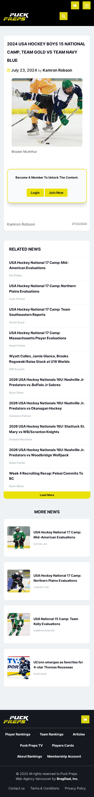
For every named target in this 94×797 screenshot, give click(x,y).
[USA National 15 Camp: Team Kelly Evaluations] (18, 624)
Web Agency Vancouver (33, 779)
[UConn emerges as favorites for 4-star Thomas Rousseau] (18, 667)
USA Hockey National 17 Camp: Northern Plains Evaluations (42, 288)
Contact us (16, 788)
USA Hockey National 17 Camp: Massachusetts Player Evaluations (37, 335)
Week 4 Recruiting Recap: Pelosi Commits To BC (46, 476)
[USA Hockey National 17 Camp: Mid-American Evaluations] (18, 537)
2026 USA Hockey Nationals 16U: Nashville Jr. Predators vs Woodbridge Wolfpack (46, 452)
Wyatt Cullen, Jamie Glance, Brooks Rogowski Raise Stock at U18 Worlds (39, 358)
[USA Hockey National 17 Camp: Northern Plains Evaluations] (18, 581)
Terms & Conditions (44, 788)
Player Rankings (17, 734)
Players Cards (63, 745)
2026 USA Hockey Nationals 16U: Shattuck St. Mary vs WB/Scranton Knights (47, 429)
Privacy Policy (75, 788)
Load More (47, 495)
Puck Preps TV (31, 745)
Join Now (56, 193)
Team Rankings (51, 734)
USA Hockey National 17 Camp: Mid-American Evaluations (39, 265)
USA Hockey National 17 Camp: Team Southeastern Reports (39, 312)
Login (35, 193)
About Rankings (29, 756)
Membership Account (64, 756)
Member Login (75, 5)
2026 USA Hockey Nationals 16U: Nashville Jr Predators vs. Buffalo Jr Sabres (46, 382)
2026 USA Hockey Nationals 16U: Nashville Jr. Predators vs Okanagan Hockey (46, 405)
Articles (79, 734)
